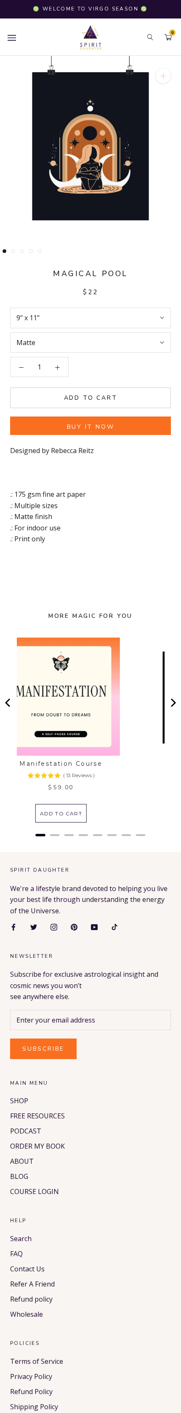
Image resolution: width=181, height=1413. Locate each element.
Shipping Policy (34, 1406)
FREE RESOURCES (37, 1115)
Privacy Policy (31, 1376)
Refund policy (31, 1299)
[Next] (172, 702)
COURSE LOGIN (34, 1191)
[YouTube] (94, 926)
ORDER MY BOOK (37, 1146)
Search (21, 1238)
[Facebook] (13, 926)
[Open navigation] (12, 37)
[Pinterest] (74, 926)
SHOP (19, 1100)
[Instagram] (54, 926)
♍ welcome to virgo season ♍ (90, 8)
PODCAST (25, 1131)
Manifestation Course (60, 763)
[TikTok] (114, 926)
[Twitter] (33, 926)
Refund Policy (31, 1391)
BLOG (19, 1176)
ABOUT (22, 1161)
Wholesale (26, 1314)
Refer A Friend (32, 1284)
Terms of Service (36, 1361)
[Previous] (8, 702)
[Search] (150, 37)
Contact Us (27, 1268)
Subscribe (43, 1049)
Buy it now (90, 427)
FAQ (16, 1253)
